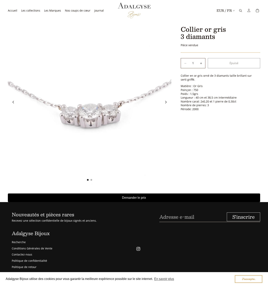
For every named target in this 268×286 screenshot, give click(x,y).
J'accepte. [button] (248, 279)
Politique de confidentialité (29, 261)
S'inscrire (243, 217)
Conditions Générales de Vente (32, 248)
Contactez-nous (22, 254)
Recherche (19, 242)
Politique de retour (24, 267)
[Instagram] (138, 248)
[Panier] (257, 10)
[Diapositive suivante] (167, 102)
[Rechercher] (240, 10)
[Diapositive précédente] (12, 102)
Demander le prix (134, 197)
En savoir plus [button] (164, 279)
